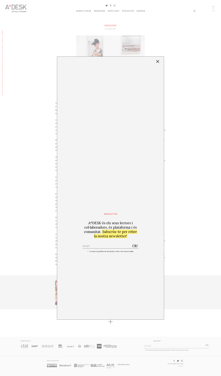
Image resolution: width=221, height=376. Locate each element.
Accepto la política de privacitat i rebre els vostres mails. (112, 251)
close (157, 61)
